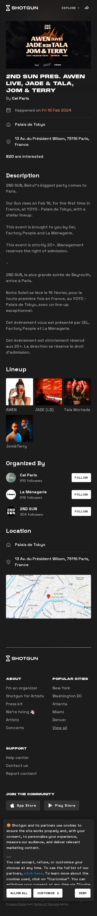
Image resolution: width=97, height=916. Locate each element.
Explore (69, 8)
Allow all (18, 893)
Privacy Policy (16, 904)
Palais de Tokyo (30, 544)
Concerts (15, 727)
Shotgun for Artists (25, 696)
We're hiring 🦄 (20, 711)
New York (61, 688)
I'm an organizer (21, 688)
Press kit (14, 704)
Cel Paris (20, 98)
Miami (58, 711)
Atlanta (59, 704)
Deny (83, 893)
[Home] (22, 8)
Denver (59, 719)
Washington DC (67, 696)
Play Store (65, 805)
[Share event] (86, 7)
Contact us (17, 765)
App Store (26, 805)
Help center (17, 757)
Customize (46, 893)
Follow (81, 478)
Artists (12, 719)
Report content (21, 773)
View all (59, 727)
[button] (81, 477)
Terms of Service (46, 904)
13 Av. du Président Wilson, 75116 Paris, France (52, 561)
